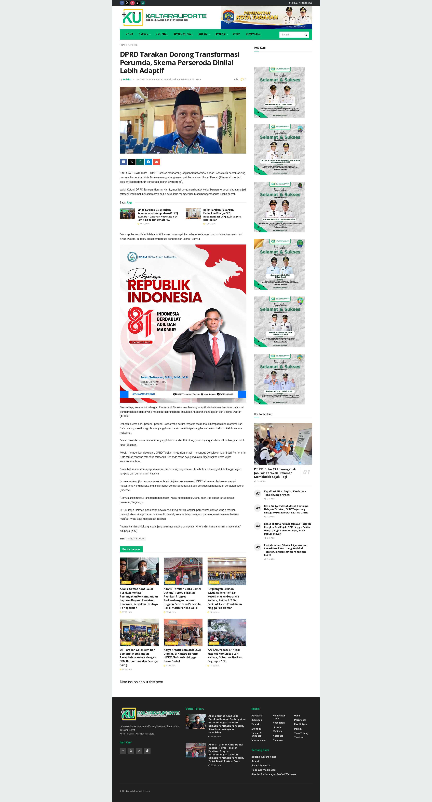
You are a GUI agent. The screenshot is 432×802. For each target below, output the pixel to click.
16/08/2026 (214, 666)
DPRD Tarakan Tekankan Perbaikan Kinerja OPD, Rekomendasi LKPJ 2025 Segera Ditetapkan (222, 214)
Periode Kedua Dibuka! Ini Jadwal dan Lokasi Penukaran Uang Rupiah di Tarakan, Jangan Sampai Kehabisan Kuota (285, 550)
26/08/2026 (126, 612)
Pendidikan (300, 724)
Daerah (143, 34)
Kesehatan (279, 722)
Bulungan (171, 643)
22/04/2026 (144, 224)
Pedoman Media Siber (263, 770)
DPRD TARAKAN (136, 539)
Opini (297, 715)
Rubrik (202, 34)
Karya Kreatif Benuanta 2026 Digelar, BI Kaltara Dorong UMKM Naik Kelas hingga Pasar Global (182, 655)
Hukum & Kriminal (256, 734)
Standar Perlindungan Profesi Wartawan (273, 774)
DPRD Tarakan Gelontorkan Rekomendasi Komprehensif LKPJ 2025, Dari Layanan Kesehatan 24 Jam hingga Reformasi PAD (158, 214)
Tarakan (196, 79)
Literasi (220, 34)
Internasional (183, 34)
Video (236, 34)
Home (129, 34)
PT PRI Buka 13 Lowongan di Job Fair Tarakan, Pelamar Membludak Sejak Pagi (275, 473)
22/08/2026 (126, 669)
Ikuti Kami (260, 47)
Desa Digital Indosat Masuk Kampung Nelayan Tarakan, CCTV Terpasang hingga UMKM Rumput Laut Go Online (286, 509)
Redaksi (127, 79)
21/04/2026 (210, 224)
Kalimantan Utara (181, 79)
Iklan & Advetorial (261, 765)
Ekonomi (256, 728)
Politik (298, 728)
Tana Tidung (301, 733)
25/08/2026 (170, 612)
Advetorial (253, 34)
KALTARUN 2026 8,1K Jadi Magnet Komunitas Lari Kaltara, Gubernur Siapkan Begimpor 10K (225, 655)
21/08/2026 (170, 666)
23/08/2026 (214, 612)
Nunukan (278, 740)
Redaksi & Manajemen (263, 756)
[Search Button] (306, 35)
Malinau (277, 731)
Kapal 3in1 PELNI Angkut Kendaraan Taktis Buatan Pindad (285, 493)
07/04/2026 (142, 79)
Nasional (162, 34)
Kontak (255, 761)
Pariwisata (300, 720)
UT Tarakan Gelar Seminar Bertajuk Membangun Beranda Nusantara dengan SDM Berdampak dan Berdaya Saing (139, 657)
